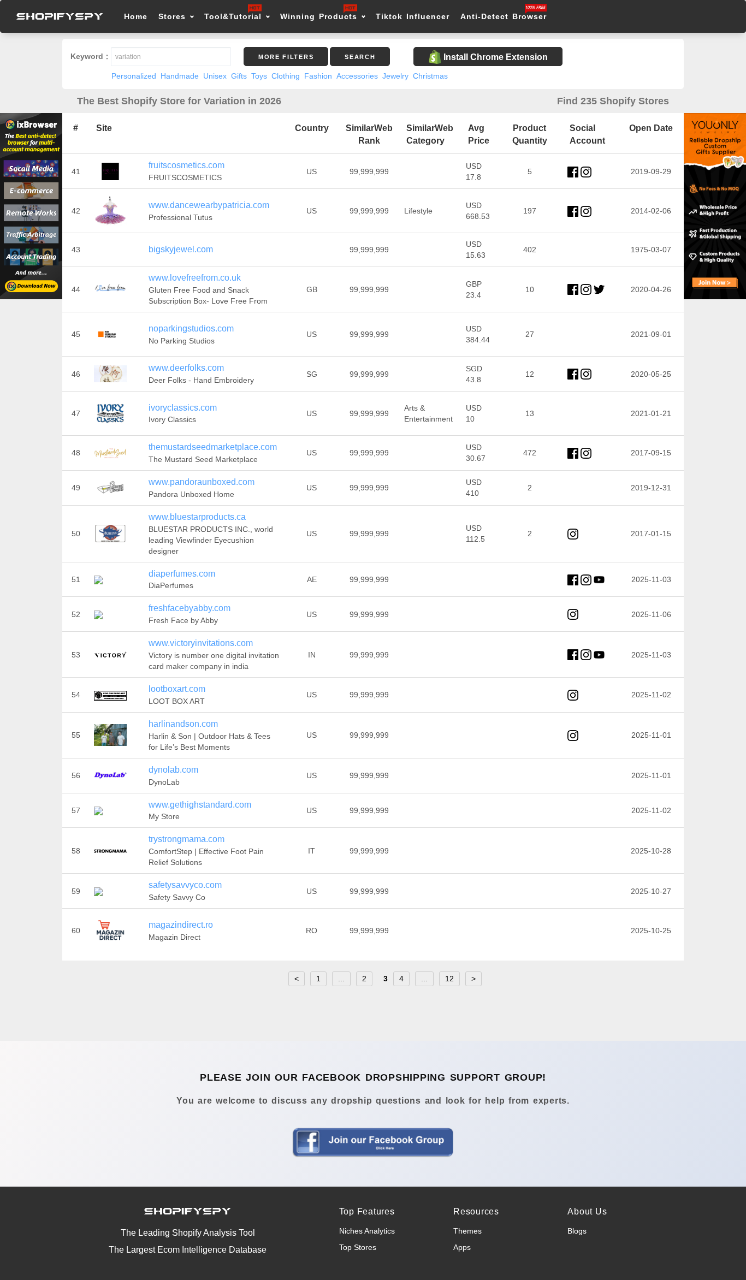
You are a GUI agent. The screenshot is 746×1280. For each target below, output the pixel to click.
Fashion (318, 76)
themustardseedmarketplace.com (213, 447)
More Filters (285, 57)
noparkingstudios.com (191, 328)
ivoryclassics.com (183, 407)
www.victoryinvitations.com (201, 643)
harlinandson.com (183, 723)
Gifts (239, 76)
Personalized (133, 76)
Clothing (285, 76)
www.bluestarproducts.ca (197, 517)
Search (360, 57)
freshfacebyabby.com (189, 608)
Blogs (577, 1230)
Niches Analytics (367, 1230)
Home (135, 16)
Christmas (430, 76)
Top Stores (357, 1247)
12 (449, 978)
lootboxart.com (177, 689)
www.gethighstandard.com (200, 804)
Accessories (357, 76)
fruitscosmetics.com (186, 165)
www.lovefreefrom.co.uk (195, 277)
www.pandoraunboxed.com (201, 482)
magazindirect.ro (181, 924)
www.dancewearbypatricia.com (209, 205)
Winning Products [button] (318, 16)
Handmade (180, 76)
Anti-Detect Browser (503, 16)
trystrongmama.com (186, 839)
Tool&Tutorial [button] (233, 16)
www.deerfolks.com (186, 367)
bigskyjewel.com (181, 249)
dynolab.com (173, 769)
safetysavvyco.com (185, 885)
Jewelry (395, 76)
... (341, 978)
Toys (259, 76)
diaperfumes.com (182, 573)
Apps (462, 1247)
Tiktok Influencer (412, 16)
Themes (467, 1230)
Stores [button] (174, 16)
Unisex (215, 76)
